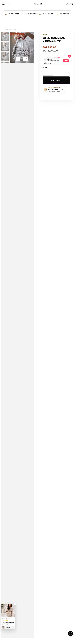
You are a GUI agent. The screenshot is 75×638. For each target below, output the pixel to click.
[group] (5, 36)
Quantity (45, 67)
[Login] (67, 4)
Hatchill (45, 34)
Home (5, 29)
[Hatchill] (37, 4)
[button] (72, 4)
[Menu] (3, 4)
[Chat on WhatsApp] (70, 633)
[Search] (8, 4)
